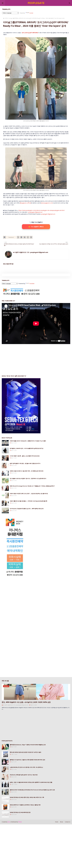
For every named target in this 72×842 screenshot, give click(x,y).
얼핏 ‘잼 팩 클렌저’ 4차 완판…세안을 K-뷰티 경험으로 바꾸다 (25, 463)
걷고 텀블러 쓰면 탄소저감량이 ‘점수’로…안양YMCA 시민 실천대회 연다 (28, 478)
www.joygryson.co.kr (47, 203)
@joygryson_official (25, 203)
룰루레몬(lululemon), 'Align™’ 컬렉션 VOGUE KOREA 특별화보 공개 (28, 744)
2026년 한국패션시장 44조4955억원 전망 (20, 812)
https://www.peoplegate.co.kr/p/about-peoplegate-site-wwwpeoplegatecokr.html (41, 210)
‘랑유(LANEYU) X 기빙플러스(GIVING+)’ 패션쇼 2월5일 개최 (25, 805)
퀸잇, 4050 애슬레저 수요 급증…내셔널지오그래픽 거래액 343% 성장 (26, 702)
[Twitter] (18, 237)
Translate (31, 13)
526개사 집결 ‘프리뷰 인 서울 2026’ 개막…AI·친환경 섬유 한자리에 (26, 471)
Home (56, 822)
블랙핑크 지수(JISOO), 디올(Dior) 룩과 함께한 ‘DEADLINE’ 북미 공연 (27, 760)
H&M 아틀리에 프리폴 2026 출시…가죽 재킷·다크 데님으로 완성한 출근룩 (28, 501)
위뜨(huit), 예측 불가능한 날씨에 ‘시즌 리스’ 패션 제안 (24, 775)
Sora (9, 822)
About (61, 822)
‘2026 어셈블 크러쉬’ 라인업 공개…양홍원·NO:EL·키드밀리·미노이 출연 (28, 441)
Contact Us (67, 822)
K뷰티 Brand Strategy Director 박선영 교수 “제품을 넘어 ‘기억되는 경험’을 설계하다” (32, 486)
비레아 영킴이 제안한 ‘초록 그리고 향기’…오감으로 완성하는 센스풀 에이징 (29, 493)
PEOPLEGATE (36, 3)
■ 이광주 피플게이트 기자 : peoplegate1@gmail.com (30, 252)
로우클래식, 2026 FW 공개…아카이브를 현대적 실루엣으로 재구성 (26, 448)
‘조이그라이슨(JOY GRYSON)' (30, 32)
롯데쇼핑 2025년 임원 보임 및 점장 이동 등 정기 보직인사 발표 (25, 752)
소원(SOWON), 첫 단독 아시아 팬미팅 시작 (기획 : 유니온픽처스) (26, 767)
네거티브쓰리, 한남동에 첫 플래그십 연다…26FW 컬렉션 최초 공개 (26, 508)
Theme (20, 822)
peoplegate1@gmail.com (35, 212)
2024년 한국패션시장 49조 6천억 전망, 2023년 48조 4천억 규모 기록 (27, 797)
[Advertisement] (15, 358)
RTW (6, 18)
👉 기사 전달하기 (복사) (36, 226)
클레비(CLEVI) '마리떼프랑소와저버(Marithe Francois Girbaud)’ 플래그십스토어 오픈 (32, 790)
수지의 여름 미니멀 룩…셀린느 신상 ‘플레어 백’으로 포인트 (25, 456)
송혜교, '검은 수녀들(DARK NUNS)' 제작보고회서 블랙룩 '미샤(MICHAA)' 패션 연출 (31, 782)
